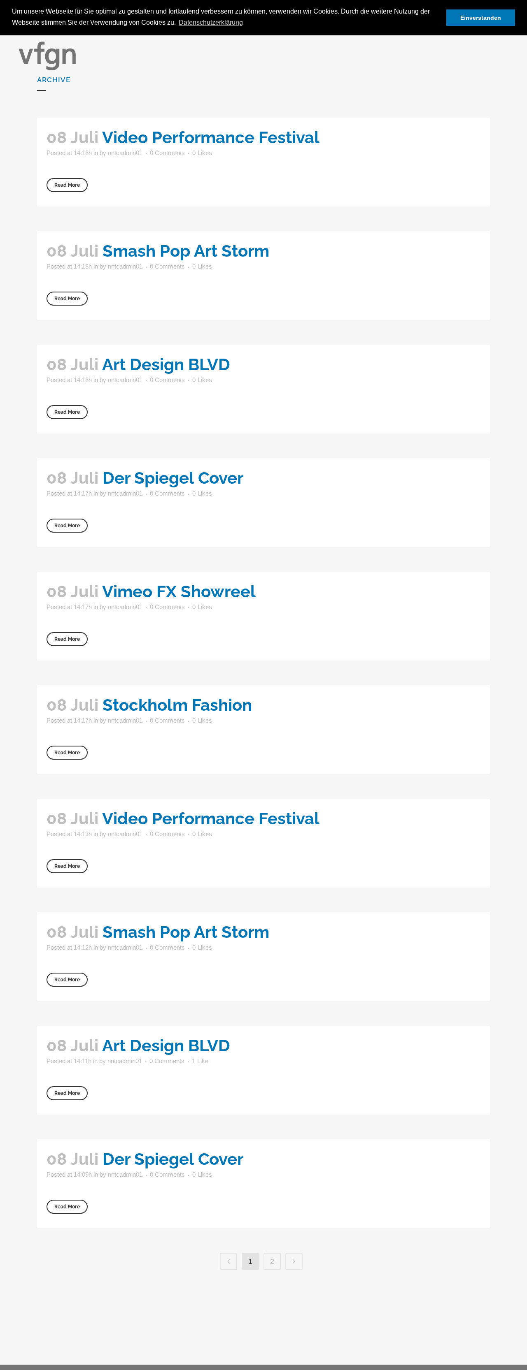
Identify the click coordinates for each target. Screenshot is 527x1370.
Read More (67, 185)
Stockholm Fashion (177, 704)
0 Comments (167, 152)
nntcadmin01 (125, 152)
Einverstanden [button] (480, 17)
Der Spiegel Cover (173, 477)
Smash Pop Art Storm (186, 250)
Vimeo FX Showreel (179, 591)
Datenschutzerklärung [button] (211, 22)
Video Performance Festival (210, 137)
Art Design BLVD (166, 364)
